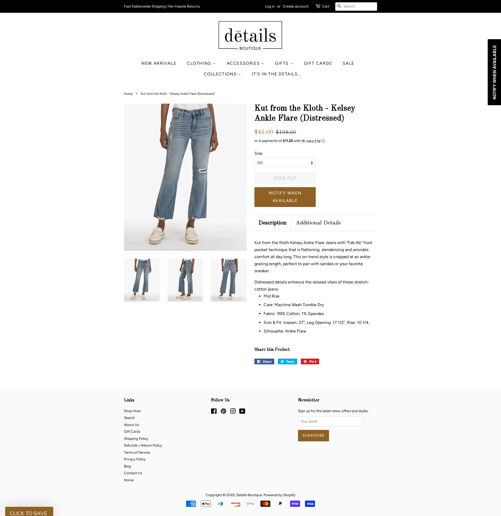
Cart (325, 6)
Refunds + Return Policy (143, 445)
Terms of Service (137, 452)
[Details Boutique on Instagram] (233, 412)
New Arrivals (158, 63)
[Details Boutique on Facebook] (214, 412)
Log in (270, 6)
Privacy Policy (135, 459)
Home (128, 94)
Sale (348, 63)
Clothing (200, 63)
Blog (127, 466)
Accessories (244, 63)
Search (129, 418)
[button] (315, 141)
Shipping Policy (136, 438)
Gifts (282, 63)
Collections (221, 74)
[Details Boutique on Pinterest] (223, 412)
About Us (131, 425)
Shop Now (132, 411)
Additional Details (318, 223)
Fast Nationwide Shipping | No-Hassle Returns (162, 6)
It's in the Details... (276, 74)
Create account (295, 6)
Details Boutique (249, 495)
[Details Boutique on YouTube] (242, 412)
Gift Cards (318, 63)
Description (272, 223)
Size (258, 153)
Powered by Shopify (279, 495)
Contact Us (133, 473)
